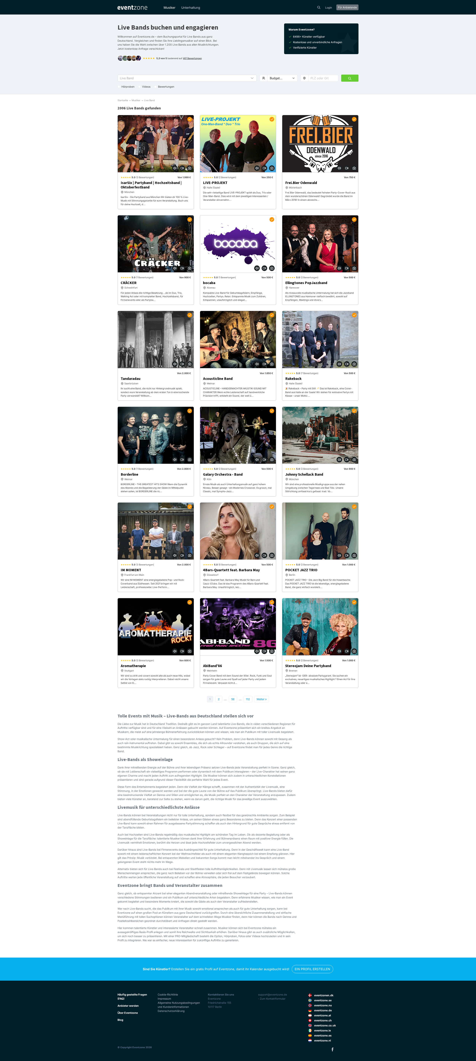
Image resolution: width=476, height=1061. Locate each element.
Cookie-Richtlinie (168, 994)
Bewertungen (166, 86)
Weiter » (262, 699)
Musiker (169, 7)
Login (328, 7)
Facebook (332, 1049)
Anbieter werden (128, 1005)
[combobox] (323, 78)
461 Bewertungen (192, 58)
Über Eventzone (128, 1012)
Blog (120, 1019)
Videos (146, 86)
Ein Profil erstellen (312, 969)
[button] (187, 78)
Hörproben (127, 86)
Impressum (164, 998)
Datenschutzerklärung (171, 1010)
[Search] (319, 7)
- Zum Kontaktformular (271, 998)
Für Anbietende (347, 7)
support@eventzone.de (272, 994)
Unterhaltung (190, 7)
